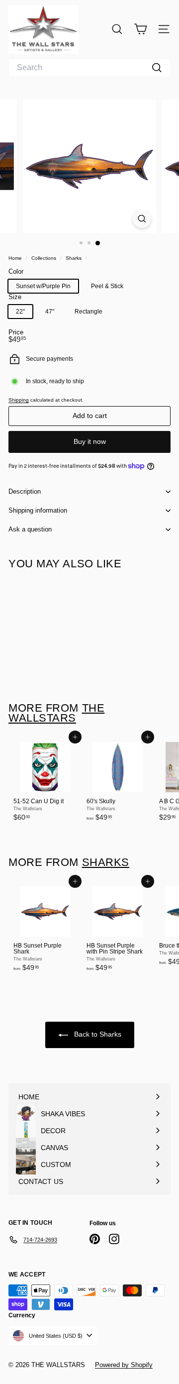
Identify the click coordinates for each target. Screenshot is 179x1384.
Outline (136, 313)
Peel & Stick (107, 286)
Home (15, 258)
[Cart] (140, 29)
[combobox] (89, 68)
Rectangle (88, 311)
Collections (44, 258)
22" (20, 311)
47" (49, 311)
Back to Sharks (96, 1034)
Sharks (74, 258)
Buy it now (90, 441)
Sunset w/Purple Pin (43, 286)
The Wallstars (56, 713)
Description (24, 491)
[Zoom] (142, 219)
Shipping (18, 400)
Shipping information (37, 510)
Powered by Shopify (124, 1365)
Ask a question (30, 529)
